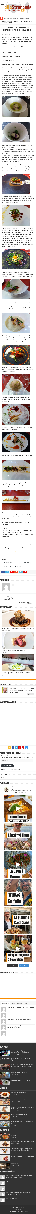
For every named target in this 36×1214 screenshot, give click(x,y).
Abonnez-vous (7, 765)
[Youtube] (23, 747)
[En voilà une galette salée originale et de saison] (18, 808)
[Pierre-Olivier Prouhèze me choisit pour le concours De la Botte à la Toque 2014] (5, 1067)
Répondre (30, 694)
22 (18, 1054)
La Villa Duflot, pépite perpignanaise (13, 650)
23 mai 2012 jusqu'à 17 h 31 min (26, 688)
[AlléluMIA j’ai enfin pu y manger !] (5, 1082)
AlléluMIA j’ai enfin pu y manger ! (21, 1080)
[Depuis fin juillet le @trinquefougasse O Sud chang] (18, 948)
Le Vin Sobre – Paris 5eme (19, 1114)
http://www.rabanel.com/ (9, 551)
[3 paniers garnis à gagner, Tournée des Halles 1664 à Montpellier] (5, 1053)
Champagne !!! (15, 1163)
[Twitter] (16, 747)
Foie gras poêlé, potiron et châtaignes (11, 598)
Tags (26, 1003)
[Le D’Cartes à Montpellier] (5, 1075)
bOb (5, 33)
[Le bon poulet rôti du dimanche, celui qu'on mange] (18, 920)
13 (9, 1061)
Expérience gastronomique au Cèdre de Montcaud (18, 628)
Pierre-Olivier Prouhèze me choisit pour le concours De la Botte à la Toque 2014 (22, 1066)
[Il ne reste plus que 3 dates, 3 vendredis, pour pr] (18, 892)
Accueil (2, 21)
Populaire (19, 1003)
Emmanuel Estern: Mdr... (13, 1032)
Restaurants (8, 21)
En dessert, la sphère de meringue (25, 602)
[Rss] (9, 747)
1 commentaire (7, 34)
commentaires (5, 1003)
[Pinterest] (19, 747)
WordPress (21, 1207)
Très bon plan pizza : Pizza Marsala (22, 1100)
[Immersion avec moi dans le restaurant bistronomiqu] (18, 864)
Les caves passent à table (18, 1092)
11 (19, 1070)
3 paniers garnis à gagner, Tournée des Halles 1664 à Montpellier (22, 1051)
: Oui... (8, 1013)
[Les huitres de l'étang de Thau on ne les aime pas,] (18, 836)
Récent (13, 1003)
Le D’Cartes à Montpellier (19, 1073)
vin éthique (4, 777)
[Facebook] (13, 747)
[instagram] (26, 747)
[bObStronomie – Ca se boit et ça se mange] (18, 7)
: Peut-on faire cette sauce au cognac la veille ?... (19, 1019)
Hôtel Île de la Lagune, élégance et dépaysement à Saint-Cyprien (21, 1149)
